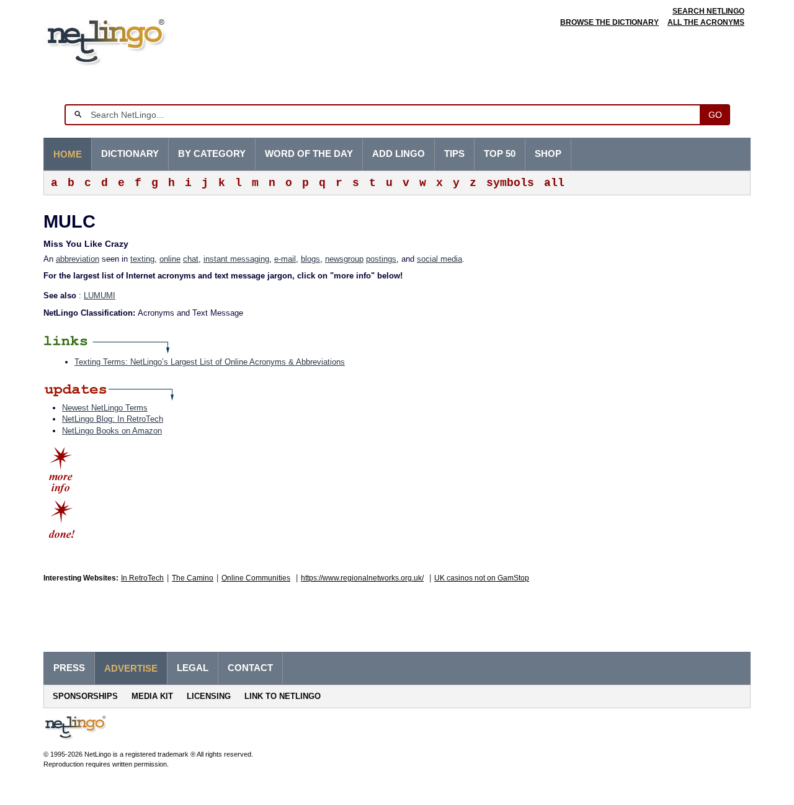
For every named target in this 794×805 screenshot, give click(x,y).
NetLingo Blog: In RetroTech (112, 419)
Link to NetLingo (282, 696)
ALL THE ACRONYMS (705, 22)
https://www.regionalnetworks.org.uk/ (362, 578)
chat (190, 259)
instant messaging (236, 259)
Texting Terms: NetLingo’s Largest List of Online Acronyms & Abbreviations (209, 362)
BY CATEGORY (212, 154)
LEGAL (192, 668)
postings (381, 259)
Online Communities (255, 578)
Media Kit (152, 696)
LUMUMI (99, 295)
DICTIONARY (130, 154)
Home (67, 154)
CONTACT (250, 668)
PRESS (69, 668)
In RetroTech (142, 578)
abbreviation (77, 259)
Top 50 (499, 154)
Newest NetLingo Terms (105, 407)
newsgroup (344, 259)
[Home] (125, 40)
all (554, 183)
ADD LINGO (398, 154)
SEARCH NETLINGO (708, 11)
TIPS (454, 154)
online (170, 259)
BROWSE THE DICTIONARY (609, 22)
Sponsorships (85, 696)
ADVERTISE (131, 669)
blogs (310, 259)
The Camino (192, 578)
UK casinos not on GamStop (481, 578)
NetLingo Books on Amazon (112, 430)
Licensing (209, 696)
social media (439, 259)
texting (142, 259)
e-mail (285, 259)
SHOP (548, 154)
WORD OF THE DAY (309, 154)
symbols (510, 183)
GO (715, 115)
